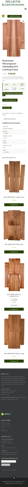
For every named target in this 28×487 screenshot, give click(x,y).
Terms (2, 428)
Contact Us (4, 427)
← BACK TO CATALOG (14, 16)
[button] (23, 21)
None (4, 147)
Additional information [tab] (10, 119)
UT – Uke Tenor (6, 152)
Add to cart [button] (14, 305)
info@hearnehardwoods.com (8, 448)
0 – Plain (4, 138)
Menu (25, 9)
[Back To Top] (14, 478)
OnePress (7, 483)
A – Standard (5, 133)
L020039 (5, 142)
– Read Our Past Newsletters (8, 470)
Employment (4, 430)
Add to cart (7, 107)
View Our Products (5, 423)
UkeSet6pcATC (20, 113)
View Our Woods (5, 425)
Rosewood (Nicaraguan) (8, 128)
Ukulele (4, 115)
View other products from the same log (12, 94)
